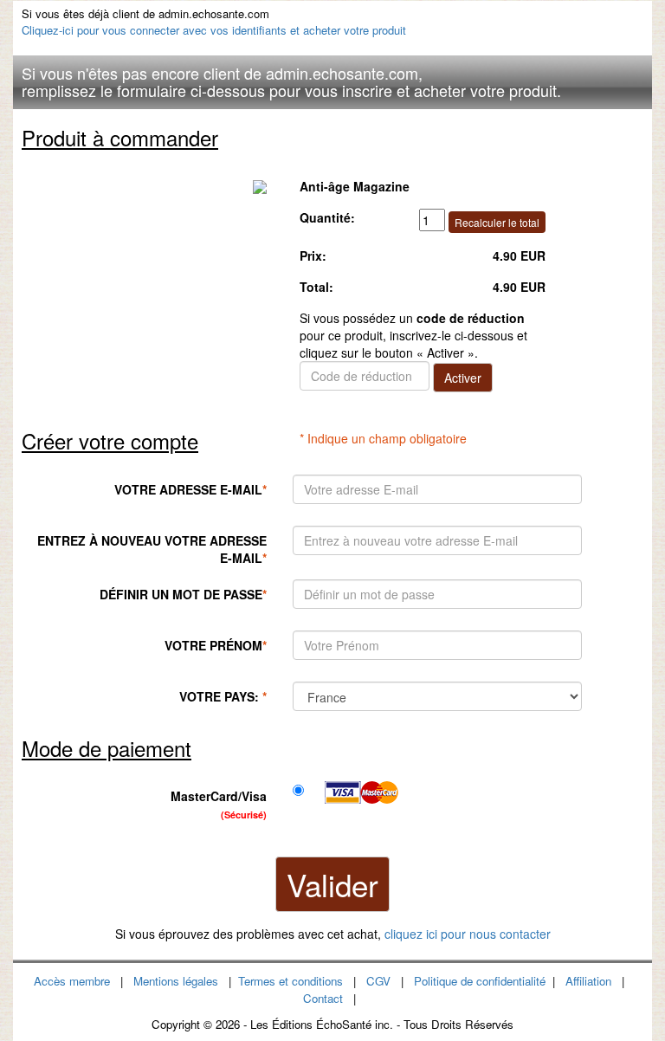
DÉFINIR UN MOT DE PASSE (183, 594)
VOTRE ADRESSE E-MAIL (190, 489)
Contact (323, 998)
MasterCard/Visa (219, 804)
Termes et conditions (290, 981)
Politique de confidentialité (480, 981)
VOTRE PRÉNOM (216, 645)
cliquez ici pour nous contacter (467, 933)
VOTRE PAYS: (223, 696)
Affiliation (588, 981)
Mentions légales (175, 981)
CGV (378, 981)
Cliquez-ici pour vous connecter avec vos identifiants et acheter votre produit (214, 30)
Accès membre (72, 981)
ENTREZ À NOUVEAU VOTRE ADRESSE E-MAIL (152, 549)
